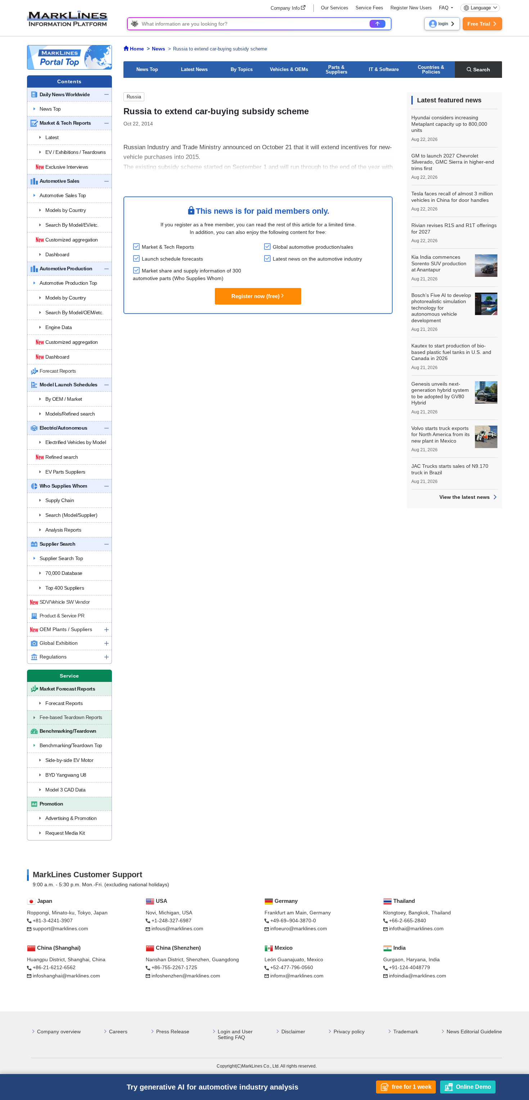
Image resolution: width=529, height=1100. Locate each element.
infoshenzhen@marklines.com (186, 976)
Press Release (172, 1031)
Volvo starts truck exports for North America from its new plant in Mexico (440, 434)
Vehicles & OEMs (289, 69)
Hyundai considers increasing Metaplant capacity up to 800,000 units (449, 124)
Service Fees (369, 7)
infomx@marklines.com (297, 976)
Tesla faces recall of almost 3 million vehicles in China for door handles (452, 197)
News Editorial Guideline (474, 1031)
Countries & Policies (431, 70)
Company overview (59, 1031)
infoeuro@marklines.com (298, 928)
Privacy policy (349, 1031)
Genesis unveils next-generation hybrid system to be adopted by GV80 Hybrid (440, 393)
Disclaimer (293, 1031)
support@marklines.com (60, 928)
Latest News (194, 69)
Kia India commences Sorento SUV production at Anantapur (438, 263)
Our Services (334, 7)
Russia (134, 96)
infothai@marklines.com (416, 928)
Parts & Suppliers (336, 70)
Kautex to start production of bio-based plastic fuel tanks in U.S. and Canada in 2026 (451, 352)
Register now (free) (255, 296)
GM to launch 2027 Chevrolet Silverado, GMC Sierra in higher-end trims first (452, 162)
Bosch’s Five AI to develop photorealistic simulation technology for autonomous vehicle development (441, 307)
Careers (118, 1031)
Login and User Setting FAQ (235, 1035)
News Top (147, 69)
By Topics (242, 69)
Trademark (405, 1031)
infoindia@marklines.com (417, 976)
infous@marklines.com (177, 928)
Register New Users (411, 7)
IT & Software (384, 69)
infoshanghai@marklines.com (66, 976)
